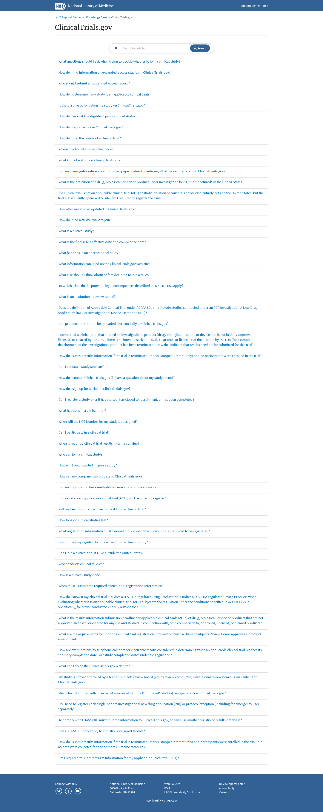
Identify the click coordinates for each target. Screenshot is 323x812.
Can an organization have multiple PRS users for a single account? (107, 487)
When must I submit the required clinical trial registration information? (111, 585)
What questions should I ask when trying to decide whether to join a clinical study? (119, 61)
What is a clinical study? (76, 231)
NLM (149, 800)
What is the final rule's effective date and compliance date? (102, 242)
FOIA (167, 788)
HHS (163, 800)
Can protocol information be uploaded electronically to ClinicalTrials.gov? (114, 323)
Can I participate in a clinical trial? (84, 432)
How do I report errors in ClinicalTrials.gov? (91, 127)
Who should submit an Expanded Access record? (94, 83)
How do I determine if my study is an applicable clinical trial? (104, 94)
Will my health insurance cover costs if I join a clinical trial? (102, 509)
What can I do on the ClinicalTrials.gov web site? (94, 666)
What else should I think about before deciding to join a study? (104, 274)
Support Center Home (254, 5)
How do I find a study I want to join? (85, 220)
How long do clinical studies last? (83, 520)
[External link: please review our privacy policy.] (59, 791)
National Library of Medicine (91, 5)
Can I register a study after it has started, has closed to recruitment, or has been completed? (126, 399)
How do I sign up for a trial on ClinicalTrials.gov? (94, 388)
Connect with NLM (66, 784)
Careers (224, 792)
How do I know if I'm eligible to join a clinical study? (97, 116)
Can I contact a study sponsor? (81, 366)
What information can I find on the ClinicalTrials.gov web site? (104, 263)
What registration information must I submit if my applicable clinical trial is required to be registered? (134, 531)
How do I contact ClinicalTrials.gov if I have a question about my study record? (117, 377)
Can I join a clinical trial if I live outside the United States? (101, 553)
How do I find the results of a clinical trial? (90, 138)
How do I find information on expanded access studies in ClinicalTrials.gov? (114, 72)
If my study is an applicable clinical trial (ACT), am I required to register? (112, 498)
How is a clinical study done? (80, 575)
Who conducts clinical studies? (81, 564)
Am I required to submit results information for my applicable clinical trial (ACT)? (119, 758)
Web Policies (172, 784)
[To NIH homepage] (60, 5)
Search (201, 48)
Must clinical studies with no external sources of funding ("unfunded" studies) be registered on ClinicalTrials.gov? (142, 693)
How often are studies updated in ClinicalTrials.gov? (97, 209)
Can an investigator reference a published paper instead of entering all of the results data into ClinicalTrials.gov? (142, 171)
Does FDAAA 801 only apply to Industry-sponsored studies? (102, 731)
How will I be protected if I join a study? (88, 465)
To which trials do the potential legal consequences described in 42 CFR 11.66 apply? (121, 285)
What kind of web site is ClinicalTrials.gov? (90, 160)
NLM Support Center (68, 17)
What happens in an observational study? (89, 252)
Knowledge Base (96, 17)
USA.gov (172, 800)
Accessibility (226, 788)
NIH (155, 800)
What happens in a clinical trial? (82, 410)
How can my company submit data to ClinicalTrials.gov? (100, 476)
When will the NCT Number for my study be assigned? (98, 421)
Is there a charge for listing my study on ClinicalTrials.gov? (102, 105)
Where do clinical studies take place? (86, 149)
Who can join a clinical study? (80, 454)
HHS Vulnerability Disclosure (182, 792)
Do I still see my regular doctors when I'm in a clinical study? (103, 542)
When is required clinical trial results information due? (99, 443)
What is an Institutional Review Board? (87, 296)
